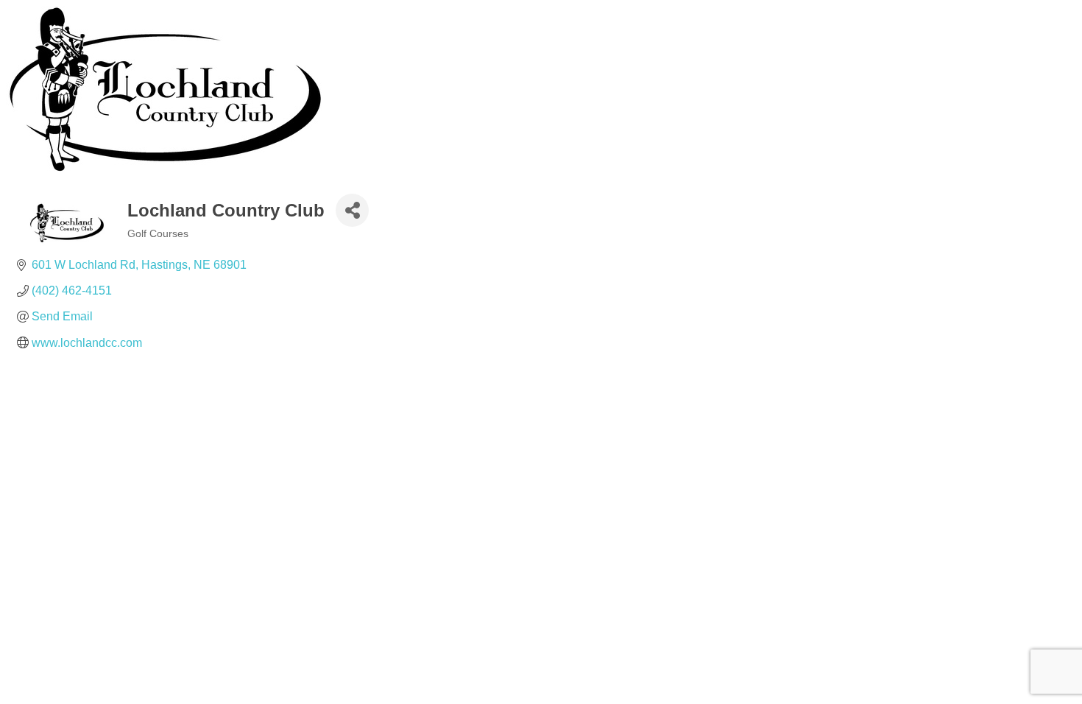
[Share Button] (352, 210)
